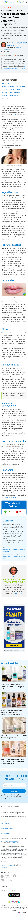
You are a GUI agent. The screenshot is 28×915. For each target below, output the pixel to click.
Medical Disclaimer (17, 860)
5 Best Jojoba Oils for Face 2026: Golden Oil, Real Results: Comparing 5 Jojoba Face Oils (12, 712)
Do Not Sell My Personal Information (9, 867)
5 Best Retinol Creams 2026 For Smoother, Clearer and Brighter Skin (12, 687)
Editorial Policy (9, 806)
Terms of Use (3, 865)
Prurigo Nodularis (8, 86)
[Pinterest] (7, 890)
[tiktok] (15, 890)
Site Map (3, 836)
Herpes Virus (20, 86)
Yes (9, 511)
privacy (10, 799)
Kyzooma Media (17, 908)
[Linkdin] (12, 890)
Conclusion (6, 98)
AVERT (14, 115)
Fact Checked (21, 55)
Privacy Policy (12, 865)
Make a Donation (4, 883)
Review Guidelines (5, 826)
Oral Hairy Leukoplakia (10, 95)
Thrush (4, 89)
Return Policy (4, 831)
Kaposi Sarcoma (7, 83)
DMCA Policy (16, 806)
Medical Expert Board (5, 821)
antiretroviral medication (9, 497)
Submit (14, 791)
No (20, 512)
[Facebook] (2, 890)
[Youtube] (4, 890)
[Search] (26, 3)
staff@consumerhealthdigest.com (9, 841)
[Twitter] (10, 890)
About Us (3, 806)
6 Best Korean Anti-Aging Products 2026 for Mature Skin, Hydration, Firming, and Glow (13, 761)
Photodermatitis (14, 89)
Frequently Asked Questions (7, 828)
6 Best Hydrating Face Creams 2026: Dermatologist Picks (14, 737)
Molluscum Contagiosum (11, 92)
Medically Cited (8, 55)
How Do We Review (5, 823)
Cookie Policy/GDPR (5, 833)
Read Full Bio (18, 594)
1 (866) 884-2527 (15, 842)
